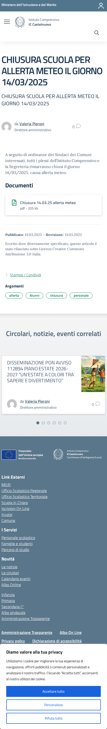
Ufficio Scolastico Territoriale (24, 497)
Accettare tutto (53, 691)
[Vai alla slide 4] (54, 422)
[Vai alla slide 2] (43, 422)
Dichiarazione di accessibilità (57, 641)
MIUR (6, 485)
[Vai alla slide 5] (59, 422)
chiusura (56, 295)
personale (81, 295)
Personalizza (53, 704)
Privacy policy (13, 641)
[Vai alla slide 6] (65, 422)
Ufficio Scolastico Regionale (24, 491)
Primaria (8, 601)
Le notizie (9, 567)
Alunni (34, 295)
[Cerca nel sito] (97, 33)
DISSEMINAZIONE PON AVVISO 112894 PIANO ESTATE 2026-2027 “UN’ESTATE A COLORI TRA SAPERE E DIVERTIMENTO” (40, 371)
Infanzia (8, 595)
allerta (14, 295)
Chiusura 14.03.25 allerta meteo (48, 203)
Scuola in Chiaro (14, 502)
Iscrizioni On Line (15, 508)
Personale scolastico (18, 538)
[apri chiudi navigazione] (7, 22)
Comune (8, 520)
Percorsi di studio (15, 550)
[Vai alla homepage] (20, 22)
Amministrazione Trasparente (25, 618)
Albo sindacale (13, 613)
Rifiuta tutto (53, 718)
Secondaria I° (12, 607)
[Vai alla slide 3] (48, 422)
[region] (53, 686)
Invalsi (6, 514)
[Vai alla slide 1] (37, 422)
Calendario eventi (15, 579)
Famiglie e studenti (17, 544)
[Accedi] (101, 5)
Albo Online (11, 585)
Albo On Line (71, 632)
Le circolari (10, 573)
